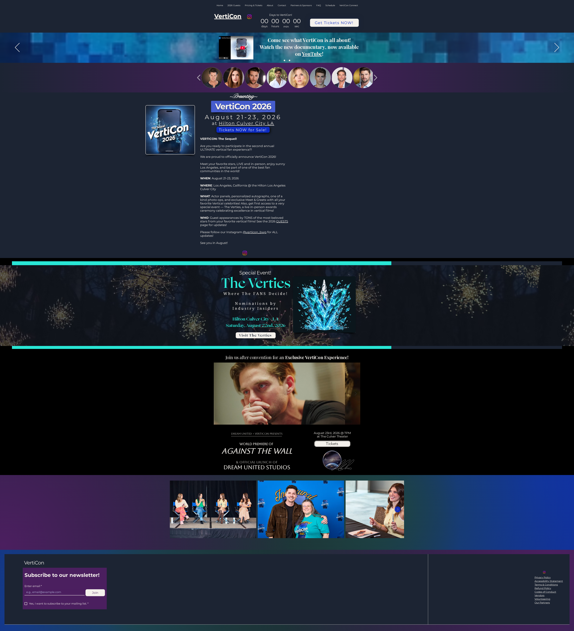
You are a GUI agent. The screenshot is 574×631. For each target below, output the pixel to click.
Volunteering (542, 599)
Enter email (33, 586)
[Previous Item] (218, 393)
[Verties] (284, 60)
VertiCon (34, 563)
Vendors (539, 595)
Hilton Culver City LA (246, 123)
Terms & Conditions (546, 584)
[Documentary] (289, 60)
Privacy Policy (543, 577)
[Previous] (17, 47)
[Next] (556, 47)
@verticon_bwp (255, 232)
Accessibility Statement (549, 581)
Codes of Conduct (545, 591)
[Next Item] (356, 393)
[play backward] (199, 77)
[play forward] (375, 77)
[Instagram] (249, 17)
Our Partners (542, 602)
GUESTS (282, 221)
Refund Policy (543, 588)
